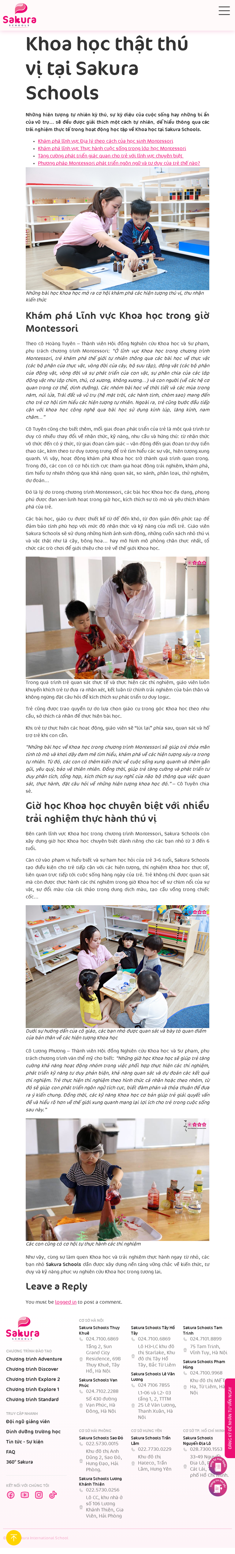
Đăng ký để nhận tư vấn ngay (230, 1418)
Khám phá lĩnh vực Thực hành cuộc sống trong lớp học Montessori (112, 148)
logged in (65, 1302)
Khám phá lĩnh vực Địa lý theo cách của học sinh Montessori (105, 141)
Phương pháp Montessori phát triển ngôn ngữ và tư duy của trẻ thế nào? (119, 163)
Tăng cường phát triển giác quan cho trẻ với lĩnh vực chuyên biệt (111, 156)
